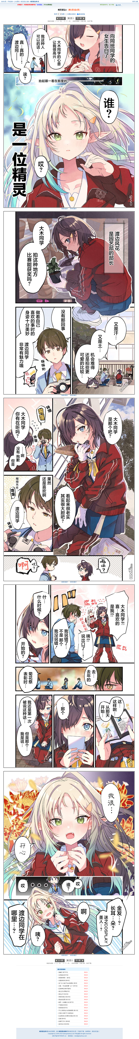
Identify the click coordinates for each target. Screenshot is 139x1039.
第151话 (67, 999)
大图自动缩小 (72, 14)
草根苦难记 (62, 997)
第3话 (66, 1005)
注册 (136, 1)
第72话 (75, 986)
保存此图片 (73, 208)
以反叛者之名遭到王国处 (66, 1016)
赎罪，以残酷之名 (64, 1002)
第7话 (66, 1007)
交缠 (60, 1018)
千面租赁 (61, 1005)
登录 (133, 1)
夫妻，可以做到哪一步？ (66, 986)
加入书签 (111, 4)
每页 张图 (59, 14)
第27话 (71, 1002)
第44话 (67, 980)
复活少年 (61, 994)
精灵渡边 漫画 (25, 1)
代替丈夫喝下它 (63, 1013)
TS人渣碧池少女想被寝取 (66, 1010)
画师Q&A (70, 1013)
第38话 (68, 1021)
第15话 (66, 994)
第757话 (65, 972)
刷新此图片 (64, 208)
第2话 (75, 983)
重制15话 (67, 991)
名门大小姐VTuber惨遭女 (66, 983)
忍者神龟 (61, 988)
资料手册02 (67, 988)
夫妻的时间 (62, 980)
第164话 (67, 997)
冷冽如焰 (61, 975)
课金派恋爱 (62, 999)
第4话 (68, 978)
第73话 (66, 975)
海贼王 (61, 972)
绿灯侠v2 (61, 1024)
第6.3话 (76, 1010)
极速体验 (82, 14)
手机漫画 (10, 1)
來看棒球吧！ (62, 978)
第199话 (66, 1024)
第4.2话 (75, 1016)
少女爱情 (16, 1)
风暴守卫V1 (62, 1021)
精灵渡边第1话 (34, 1)
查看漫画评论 (104, 4)
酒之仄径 (61, 991)
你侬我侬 (61, 1007)
